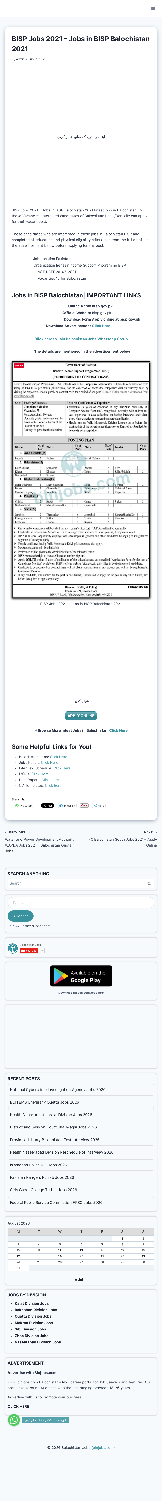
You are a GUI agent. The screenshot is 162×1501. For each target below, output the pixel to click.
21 (102, 1256)
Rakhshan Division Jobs (36, 1310)
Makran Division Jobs (34, 1323)
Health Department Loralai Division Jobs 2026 (51, 1114)
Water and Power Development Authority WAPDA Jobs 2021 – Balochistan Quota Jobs (39, 841)
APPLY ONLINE (81, 716)
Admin (20, 59)
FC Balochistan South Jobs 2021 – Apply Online (123, 838)
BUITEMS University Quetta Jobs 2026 (44, 1102)
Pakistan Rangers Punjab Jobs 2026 (42, 1177)
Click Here (58, 757)
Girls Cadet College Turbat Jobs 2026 (43, 1190)
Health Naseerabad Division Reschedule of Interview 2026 (61, 1152)
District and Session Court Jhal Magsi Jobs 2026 (53, 1127)
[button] (14, 1420)
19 (60, 1256)
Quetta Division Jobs (33, 1316)
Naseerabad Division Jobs (38, 1342)
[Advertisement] (81, 97)
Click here (53, 785)
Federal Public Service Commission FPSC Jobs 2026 (56, 1202)
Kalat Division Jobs (32, 1303)
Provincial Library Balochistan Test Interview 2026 (55, 1140)
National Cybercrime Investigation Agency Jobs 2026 (57, 1089)
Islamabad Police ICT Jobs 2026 (38, 1165)
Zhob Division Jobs (32, 1336)
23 (143, 1256)
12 (60, 1250)
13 (81, 1250)
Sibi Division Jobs (30, 1329)
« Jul (79, 1279)
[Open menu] (153, 8)
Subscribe (20, 916)
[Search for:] (81, 883)
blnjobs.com (103, 1447)
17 (18, 1256)
